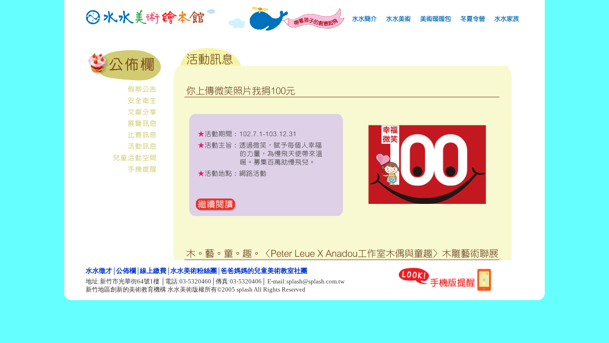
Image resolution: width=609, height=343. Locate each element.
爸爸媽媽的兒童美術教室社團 (264, 271)
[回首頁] (145, 25)
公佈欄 (126, 271)
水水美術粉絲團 (193, 271)
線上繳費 (153, 271)
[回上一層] (124, 80)
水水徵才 (99, 271)
